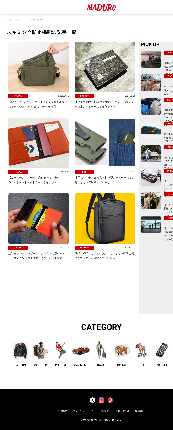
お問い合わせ (123, 411)
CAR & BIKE (81, 365)
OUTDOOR (40, 365)
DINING (121, 365)
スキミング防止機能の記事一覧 (29, 20)
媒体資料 (140, 411)
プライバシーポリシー (84, 411)
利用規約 (63, 411)
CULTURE (61, 365)
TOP (9, 20)
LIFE (142, 365)
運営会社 (106, 411)
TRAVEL (101, 365)
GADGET (162, 365)
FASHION (20, 365)
